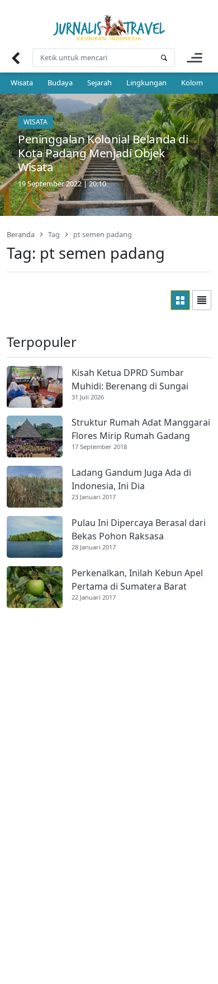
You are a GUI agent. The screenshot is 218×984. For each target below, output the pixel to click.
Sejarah (99, 83)
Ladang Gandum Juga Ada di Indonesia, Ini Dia (131, 479)
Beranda (21, 234)
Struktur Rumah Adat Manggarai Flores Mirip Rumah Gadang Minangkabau (141, 429)
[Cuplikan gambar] (35, 387)
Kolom (192, 83)
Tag (54, 234)
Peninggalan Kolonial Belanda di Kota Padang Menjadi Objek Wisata (103, 153)
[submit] (163, 57)
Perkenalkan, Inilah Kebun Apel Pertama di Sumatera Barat (137, 579)
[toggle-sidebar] (194, 57)
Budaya (60, 83)
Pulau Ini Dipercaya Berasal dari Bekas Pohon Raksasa (139, 529)
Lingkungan (146, 83)
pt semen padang (102, 234)
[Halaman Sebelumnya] (15, 57)
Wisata (22, 83)
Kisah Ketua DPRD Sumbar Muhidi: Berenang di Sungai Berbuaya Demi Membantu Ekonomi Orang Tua (130, 379)
